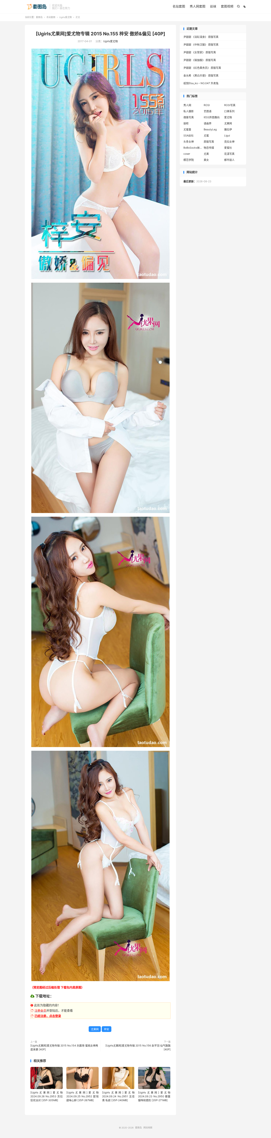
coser (186, 153)
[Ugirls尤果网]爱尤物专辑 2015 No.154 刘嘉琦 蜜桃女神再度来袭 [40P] (64, 1047)
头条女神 (188, 141)
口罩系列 (229, 111)
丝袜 (213, 6)
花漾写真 (229, 153)
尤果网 (95, 1029)
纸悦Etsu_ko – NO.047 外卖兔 (200, 83)
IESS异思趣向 (212, 117)
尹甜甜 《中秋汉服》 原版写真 (200, 44)
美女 (206, 159)
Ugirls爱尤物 (65, 17)
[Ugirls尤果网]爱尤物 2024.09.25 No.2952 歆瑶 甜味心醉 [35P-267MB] (82, 1096)
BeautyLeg (210, 129)
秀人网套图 (197, 6)
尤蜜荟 (187, 129)
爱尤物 (228, 117)
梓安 (106, 1029)
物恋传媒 (209, 147)
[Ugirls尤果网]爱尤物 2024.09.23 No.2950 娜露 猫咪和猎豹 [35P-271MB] (154, 1096)
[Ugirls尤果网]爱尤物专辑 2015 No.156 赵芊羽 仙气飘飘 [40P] (138, 1047)
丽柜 (186, 123)
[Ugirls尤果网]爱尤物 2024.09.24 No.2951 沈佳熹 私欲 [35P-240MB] (118, 1096)
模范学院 (188, 159)
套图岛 (36, 7)
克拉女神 (229, 141)
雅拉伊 (228, 129)
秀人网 (187, 105)
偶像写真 (188, 117)
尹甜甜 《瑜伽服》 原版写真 (199, 60)
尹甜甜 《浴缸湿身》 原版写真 (200, 36)
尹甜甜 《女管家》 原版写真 (199, 52)
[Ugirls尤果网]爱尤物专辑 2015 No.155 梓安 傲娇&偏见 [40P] (100, 33)
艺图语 (207, 111)
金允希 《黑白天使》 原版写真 (200, 75)
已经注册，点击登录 (47, 1016)
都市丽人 (229, 159)
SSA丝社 (188, 135)
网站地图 (147, 1127)
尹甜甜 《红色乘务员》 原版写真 (202, 67)
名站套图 (179, 6)
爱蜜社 (228, 147)
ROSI (207, 105)
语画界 (207, 123)
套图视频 (227, 6)
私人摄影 (188, 111)
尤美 (206, 153)
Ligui (227, 135)
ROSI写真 (229, 105)
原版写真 (209, 141)
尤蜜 (206, 135)
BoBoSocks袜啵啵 (192, 147)
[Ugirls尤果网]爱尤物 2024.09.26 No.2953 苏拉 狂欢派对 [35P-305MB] (46, 1096)
